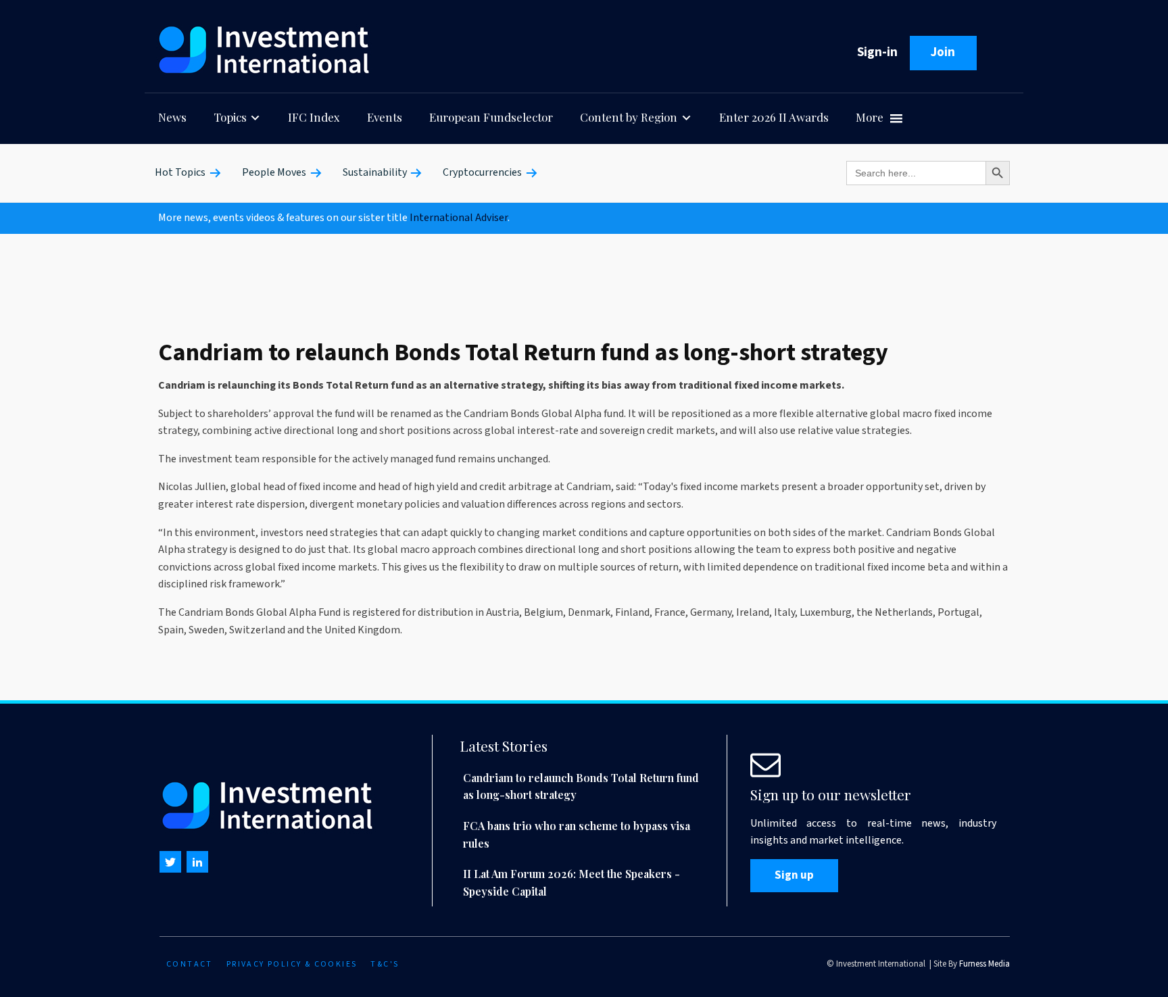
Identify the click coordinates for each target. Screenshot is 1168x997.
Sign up (794, 875)
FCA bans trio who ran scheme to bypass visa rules (576, 834)
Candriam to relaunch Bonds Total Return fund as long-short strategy (581, 786)
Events (384, 117)
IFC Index (314, 117)
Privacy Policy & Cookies (292, 964)
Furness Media (984, 964)
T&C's (384, 964)
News (172, 117)
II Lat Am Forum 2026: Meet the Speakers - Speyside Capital (571, 882)
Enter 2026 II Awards (774, 117)
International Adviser (459, 217)
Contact (189, 964)
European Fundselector (491, 117)
